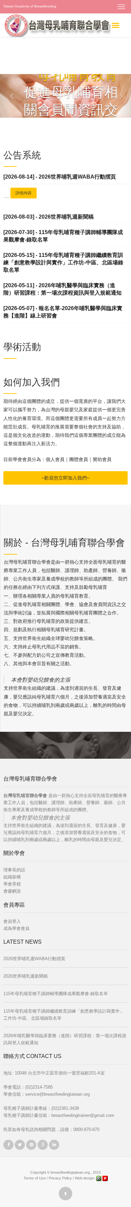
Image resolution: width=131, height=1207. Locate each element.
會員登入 (12, 921)
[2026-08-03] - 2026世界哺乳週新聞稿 (48, 217)
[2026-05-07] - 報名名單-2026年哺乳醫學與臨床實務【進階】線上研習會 (62, 311)
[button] (6, 96)
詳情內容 (23, 193)
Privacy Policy (60, 1178)
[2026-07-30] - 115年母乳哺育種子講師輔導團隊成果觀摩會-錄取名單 (63, 235)
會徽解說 (12, 891)
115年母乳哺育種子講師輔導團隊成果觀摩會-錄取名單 (55, 993)
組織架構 (12, 876)
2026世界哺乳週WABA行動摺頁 (34, 958)
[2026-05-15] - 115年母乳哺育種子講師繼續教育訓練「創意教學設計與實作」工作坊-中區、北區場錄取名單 (63, 262)
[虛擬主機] (105, 1178)
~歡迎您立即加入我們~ (65, 478)
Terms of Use (35, 1178)
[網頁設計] (99, 1178)
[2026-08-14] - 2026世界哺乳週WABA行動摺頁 (59, 177)
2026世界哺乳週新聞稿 (25, 976)
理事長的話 (14, 869)
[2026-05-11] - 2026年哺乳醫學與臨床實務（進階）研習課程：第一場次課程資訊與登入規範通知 (62, 289)
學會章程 (12, 884)
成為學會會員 (16, 928)
